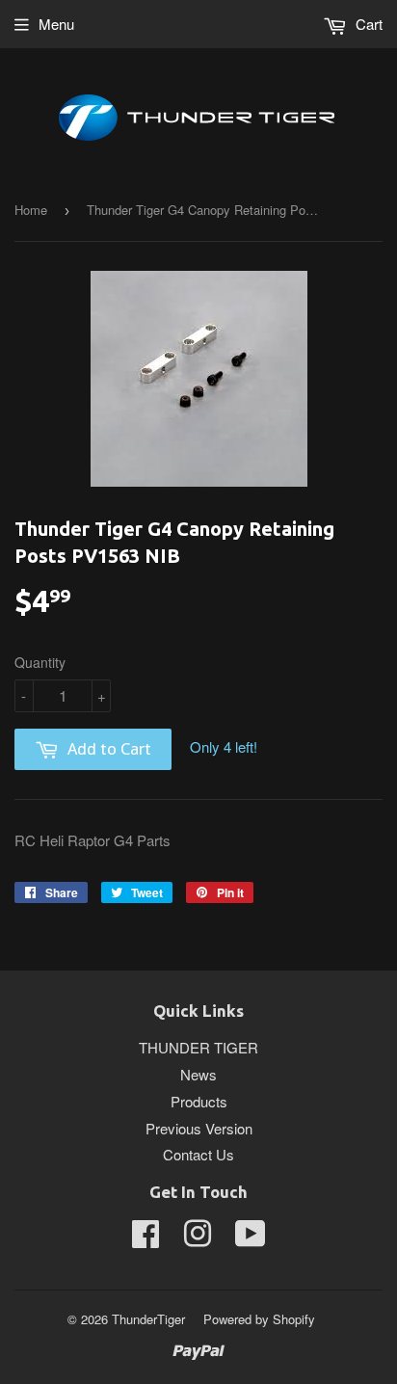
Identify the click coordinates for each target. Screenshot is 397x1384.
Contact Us (198, 1154)
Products (199, 1101)
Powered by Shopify (259, 1319)
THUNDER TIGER (198, 1047)
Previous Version (199, 1128)
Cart (367, 23)
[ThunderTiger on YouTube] (250, 1239)
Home (30, 209)
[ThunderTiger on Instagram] (197, 1239)
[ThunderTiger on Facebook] (145, 1239)
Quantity (40, 662)
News (198, 1074)
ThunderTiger (148, 1319)
